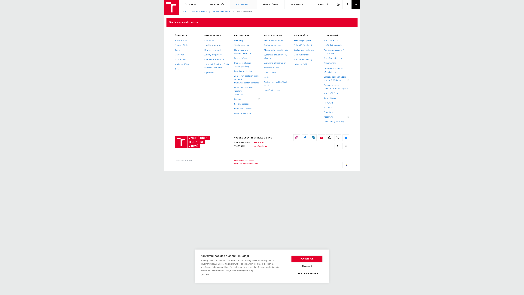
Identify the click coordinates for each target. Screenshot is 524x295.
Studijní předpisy (241, 66)
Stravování (179, 54)
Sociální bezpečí (241, 104)
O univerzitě (321, 4)
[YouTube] (321, 137)
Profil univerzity (331, 40)
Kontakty (328, 107)
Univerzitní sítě (300, 64)
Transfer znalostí (271, 67)
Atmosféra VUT (182, 40)
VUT (184, 12)
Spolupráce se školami (304, 50)
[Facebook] (305, 137)
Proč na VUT (210, 40)
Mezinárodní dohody (303, 59)
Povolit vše (306, 259)
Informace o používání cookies (246, 163)
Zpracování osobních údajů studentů (246, 78)
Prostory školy (181, 45)
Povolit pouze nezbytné (307, 273)
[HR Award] (346, 165)
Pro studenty (243, 4)
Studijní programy (221, 12)
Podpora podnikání (242, 113)
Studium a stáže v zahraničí (246, 82)
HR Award (328, 102)
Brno (177, 69)
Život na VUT (191, 4)
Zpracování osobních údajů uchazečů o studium (216, 66)
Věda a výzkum (271, 4)
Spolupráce (297, 4)
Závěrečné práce (242, 58)
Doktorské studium (243, 63)
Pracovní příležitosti (336, 80)
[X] (337, 137)
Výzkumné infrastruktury (275, 63)
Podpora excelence (272, 45)
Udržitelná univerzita (333, 45)
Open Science (270, 72)
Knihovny (241, 99)
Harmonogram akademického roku (243, 52)
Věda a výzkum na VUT (274, 40)
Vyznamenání (330, 63)
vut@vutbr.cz (260, 146)
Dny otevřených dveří (214, 50)
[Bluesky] (346, 137)
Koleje (177, 50)
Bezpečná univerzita (333, 58)
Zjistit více (205, 275)
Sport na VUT (181, 59)
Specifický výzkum (272, 90)
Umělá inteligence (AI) (334, 121)
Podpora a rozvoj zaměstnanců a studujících (336, 87)
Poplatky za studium (243, 71)
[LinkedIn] (313, 137)
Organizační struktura (334, 68)
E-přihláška (209, 72)
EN (356, 4)
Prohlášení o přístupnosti (244, 160)
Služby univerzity (301, 54)
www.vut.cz (260, 142)
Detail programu (244, 12)
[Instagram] (296, 137)
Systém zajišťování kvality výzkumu (275, 56)
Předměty (238, 40)
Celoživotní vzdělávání (214, 59)
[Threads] (329, 137)
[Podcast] (337, 146)
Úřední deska (330, 72)
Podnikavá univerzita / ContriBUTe (334, 52)
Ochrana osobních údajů (335, 77)
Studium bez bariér (243, 108)
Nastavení (307, 266)
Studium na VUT (199, 12)
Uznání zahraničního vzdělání (243, 89)
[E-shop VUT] (346, 146)
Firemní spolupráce (302, 40)
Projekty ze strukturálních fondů (275, 84)
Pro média (328, 112)
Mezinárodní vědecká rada (276, 50)
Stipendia (238, 94)
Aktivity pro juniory (212, 54)
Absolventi (332, 117)
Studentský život (182, 64)
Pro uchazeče (217, 4)
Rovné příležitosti (331, 93)
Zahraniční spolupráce (304, 45)
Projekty (267, 77)
